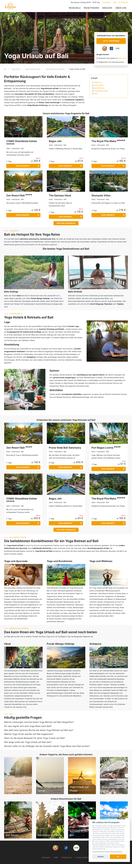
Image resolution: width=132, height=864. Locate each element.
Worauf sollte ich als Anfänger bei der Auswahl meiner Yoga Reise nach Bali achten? (47, 746)
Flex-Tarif (122, 58)
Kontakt (107, 2)
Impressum (46, 857)
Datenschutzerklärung (116, 851)
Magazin (107, 8)
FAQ (95, 94)
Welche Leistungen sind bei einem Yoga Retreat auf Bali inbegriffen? (39, 722)
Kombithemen (99, 88)
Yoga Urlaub (15, 69)
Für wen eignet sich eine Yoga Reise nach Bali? (28, 726)
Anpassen (100, 856)
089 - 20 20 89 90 (120, 2)
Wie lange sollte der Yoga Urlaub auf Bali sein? (28, 742)
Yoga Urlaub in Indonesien (55, 69)
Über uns (120, 8)
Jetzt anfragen (111, 41)
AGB (56, 857)
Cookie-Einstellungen (98, 851)
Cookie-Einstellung (83, 857)
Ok (118, 856)
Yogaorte (97, 82)
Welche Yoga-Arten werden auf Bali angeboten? (28, 734)
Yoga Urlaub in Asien (33, 69)
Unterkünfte (98, 85)
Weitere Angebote (66, 223)
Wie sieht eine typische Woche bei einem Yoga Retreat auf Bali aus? (38, 730)
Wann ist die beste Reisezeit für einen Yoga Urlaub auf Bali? (34, 738)
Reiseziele (75, 8)
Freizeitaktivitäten (101, 91)
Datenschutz (67, 857)
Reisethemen (91, 8)
